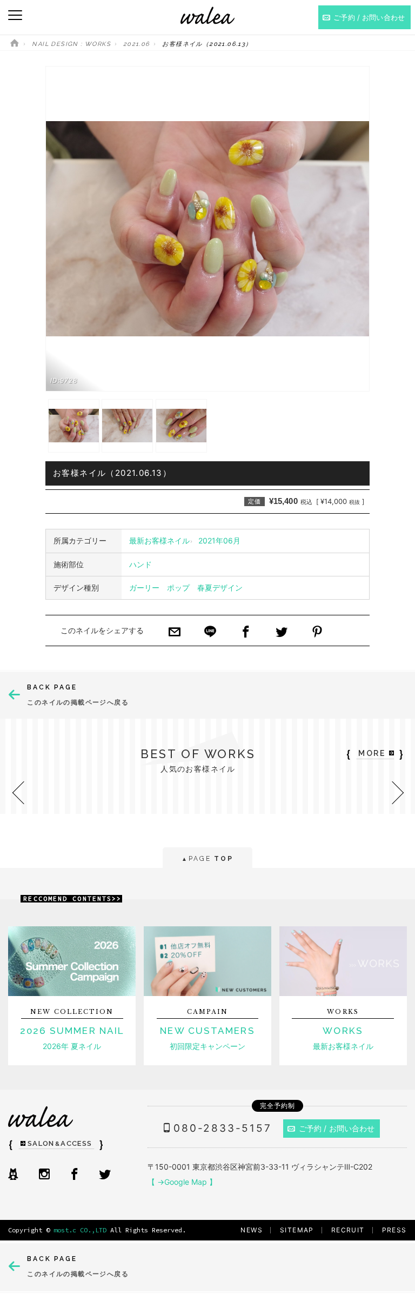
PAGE (207, 858)
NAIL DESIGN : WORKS (71, 44)
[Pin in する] (317, 633)
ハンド (140, 564)
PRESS (394, 1230)
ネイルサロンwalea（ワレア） (207, 15)
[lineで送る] (210, 633)
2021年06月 (219, 540)
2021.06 (136, 44)
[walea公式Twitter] (105, 1175)
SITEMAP (297, 1230)
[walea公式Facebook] (75, 1175)
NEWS (251, 1230)
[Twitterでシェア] (281, 633)
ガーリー (144, 587)
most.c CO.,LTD (79, 1230)
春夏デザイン (220, 587)
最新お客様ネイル (159, 540)
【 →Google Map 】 (182, 1181)
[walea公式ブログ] (13, 1175)
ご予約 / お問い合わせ (337, 1128)
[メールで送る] (174, 633)
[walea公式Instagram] (44, 1175)
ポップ (178, 587)
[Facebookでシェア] (246, 633)
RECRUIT (348, 1230)
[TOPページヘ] (14, 44)
